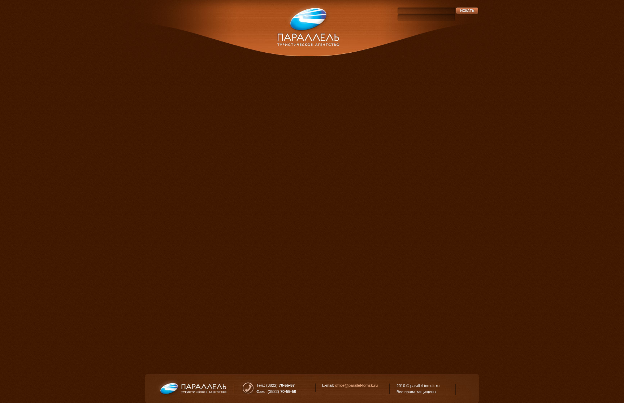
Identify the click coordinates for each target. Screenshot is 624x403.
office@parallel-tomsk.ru (356, 385)
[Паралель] (309, 29)
